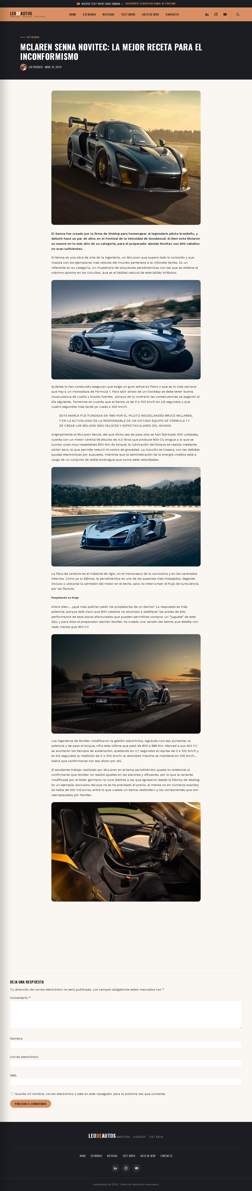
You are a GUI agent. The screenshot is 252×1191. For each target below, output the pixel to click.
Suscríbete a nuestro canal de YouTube (150, 3)
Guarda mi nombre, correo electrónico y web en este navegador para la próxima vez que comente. (90, 1094)
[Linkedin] (207, 14)
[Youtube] (225, 14)
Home (72, 14)
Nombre (16, 1038)
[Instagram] (216, 14)
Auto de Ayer (150, 14)
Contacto (172, 14)
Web (13, 1075)
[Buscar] (238, 14)
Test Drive (128, 14)
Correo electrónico (24, 1057)
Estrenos (89, 14)
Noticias (108, 14)
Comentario (20, 998)
